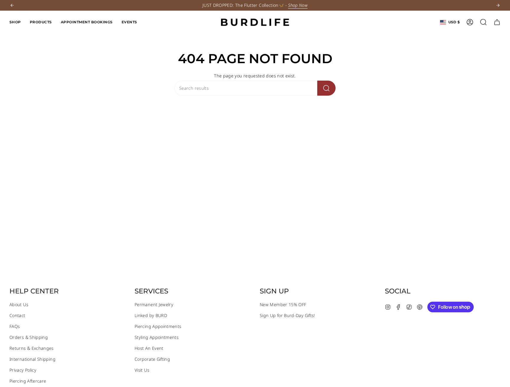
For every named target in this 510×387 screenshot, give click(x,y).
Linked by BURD (151, 315)
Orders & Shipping (28, 337)
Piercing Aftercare (27, 381)
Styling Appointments (157, 337)
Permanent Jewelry (154, 304)
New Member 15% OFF (283, 304)
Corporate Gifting (152, 359)
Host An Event (149, 348)
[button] (15, 22)
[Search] (326, 88)
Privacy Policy (22, 370)
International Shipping (32, 359)
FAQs (14, 326)
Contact (17, 315)
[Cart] (497, 22)
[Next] (498, 5)
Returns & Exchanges (31, 348)
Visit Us (142, 370)
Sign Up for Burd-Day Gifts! (287, 315)
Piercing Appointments (158, 326)
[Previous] (12, 5)
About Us (18, 304)
